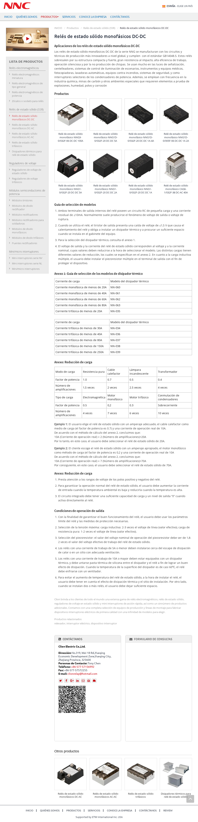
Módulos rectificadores (25, 214)
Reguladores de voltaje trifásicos (25, 180)
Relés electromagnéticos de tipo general (27, 85)
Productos (73, 28)
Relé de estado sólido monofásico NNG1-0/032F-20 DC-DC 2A (105, 189)
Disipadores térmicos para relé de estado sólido (176, 795)
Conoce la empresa (93, 16)
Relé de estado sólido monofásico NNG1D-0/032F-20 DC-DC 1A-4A (141, 137)
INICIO (8, 16)
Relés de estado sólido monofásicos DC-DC (24, 117)
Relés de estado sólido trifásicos (141, 795)
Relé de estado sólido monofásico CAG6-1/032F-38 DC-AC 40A (176, 189)
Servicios (68, 16)
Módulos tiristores (22, 200)
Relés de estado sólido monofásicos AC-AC (105, 795)
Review (167, 810)
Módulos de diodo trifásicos (28, 237)
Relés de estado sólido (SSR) (99, 28)
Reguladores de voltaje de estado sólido (26, 171)
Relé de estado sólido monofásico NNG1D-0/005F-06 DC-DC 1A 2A (176, 137)
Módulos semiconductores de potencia (27, 192)
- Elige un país (180, 6)
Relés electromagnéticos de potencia (27, 93)
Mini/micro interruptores (24, 251)
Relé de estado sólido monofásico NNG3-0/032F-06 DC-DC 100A (70, 137)
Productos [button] (49, 16)
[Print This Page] (88, 680)
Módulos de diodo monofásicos (22, 230)
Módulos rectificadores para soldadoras (28, 221)
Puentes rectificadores (24, 243)
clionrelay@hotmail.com (82, 673)
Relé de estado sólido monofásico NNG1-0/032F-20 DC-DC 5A (70, 189)
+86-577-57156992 (82, 666)
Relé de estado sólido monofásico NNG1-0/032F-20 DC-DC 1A (141, 189)
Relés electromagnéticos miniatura (25, 76)
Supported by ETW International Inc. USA (99, 817)
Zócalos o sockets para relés (28, 101)
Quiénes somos (26, 16)
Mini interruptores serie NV (27, 258)
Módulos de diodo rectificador (22, 207)
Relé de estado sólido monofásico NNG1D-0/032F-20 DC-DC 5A (105, 137)
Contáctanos (119, 16)
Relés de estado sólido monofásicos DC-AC (70, 795)
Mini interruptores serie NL (27, 263)
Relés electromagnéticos (24, 68)
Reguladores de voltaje (22, 163)
